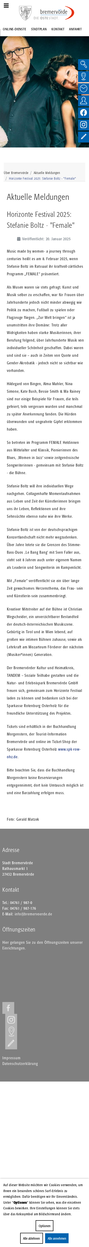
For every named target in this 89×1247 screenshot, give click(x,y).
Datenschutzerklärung (20, 1063)
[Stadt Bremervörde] (54, 13)
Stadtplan (39, 29)
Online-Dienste (14, 29)
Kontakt (58, 29)
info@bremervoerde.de (33, 914)
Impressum (11, 1057)
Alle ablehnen (31, 1238)
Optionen (45, 1226)
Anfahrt (75, 29)
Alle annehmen (56, 1238)
